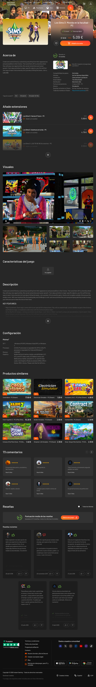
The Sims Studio (77, 79)
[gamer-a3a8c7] (70, 462)
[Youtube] (81, 646)
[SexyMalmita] (39, 462)
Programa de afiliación (32, 647)
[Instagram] (71, 646)
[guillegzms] (39, 535)
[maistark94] (70, 484)
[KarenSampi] (70, 535)
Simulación (75, 86)
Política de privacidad (31, 644)
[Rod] (8, 484)
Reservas (37, 2)
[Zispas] (23, 586)
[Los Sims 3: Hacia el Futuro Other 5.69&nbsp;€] (12, 117)
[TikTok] (91, 646)
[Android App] (74, 663)
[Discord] (60, 646)
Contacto (27, 650)
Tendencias (27, 2)
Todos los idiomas (87, 506)
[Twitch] (86, 646)
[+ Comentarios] (91, 452)
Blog (57, 2)
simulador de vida (34, 96)
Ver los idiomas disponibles (80, 75)
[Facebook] (76, 646)
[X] (65, 646)
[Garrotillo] (39, 484)
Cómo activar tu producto (79, 77)
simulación (23, 96)
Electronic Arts (76, 82)
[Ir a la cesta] (84, 3)
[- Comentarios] (86, 452)
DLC (16, 96)
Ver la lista (75, 73)
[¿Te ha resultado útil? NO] (26, 574)
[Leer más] (17, 553)
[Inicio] (9, 4)
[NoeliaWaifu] (8, 535)
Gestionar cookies (8, 675)
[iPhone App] (60, 663)
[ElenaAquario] (8, 462)
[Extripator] (54, 586)
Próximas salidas (48, 2)
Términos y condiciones (32, 641)
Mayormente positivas (79, 90)
